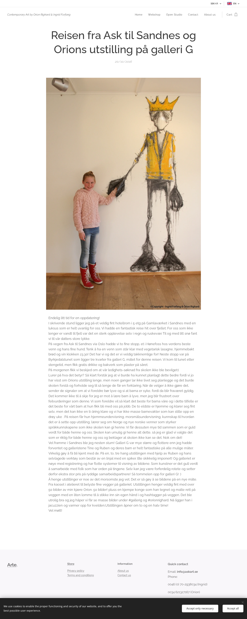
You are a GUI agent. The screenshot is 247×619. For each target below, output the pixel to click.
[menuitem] (139, 14)
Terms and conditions (80, 575)
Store (70, 563)
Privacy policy (75, 570)
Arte (11, 564)
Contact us (124, 575)
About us (123, 570)
